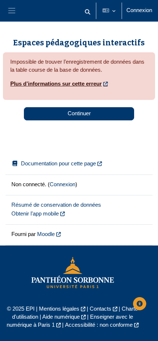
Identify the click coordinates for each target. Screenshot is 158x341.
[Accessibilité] (139, 303)
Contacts (100, 309)
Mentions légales (59, 309)
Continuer (79, 113)
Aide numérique (61, 317)
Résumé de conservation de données (56, 205)
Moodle (46, 234)
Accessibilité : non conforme (99, 325)
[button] (87, 12)
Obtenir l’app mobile (35, 214)
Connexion (139, 10)
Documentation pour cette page (58, 163)
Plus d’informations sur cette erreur (56, 84)
